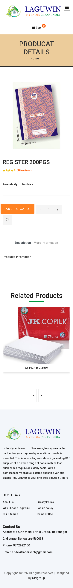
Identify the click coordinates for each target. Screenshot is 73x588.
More (65, 477)
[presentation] (33, 395)
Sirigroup (38, 578)
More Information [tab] (46, 243)
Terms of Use (44, 514)
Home (35, 58)
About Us (8, 502)
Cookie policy (44, 508)
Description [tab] (23, 243)
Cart (38, 27)
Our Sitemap (10, 514)
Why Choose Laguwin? (16, 508)
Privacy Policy (45, 502)
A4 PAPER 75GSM (36, 368)
